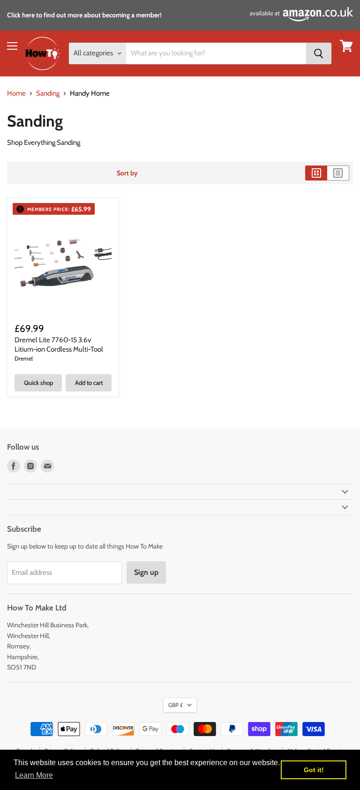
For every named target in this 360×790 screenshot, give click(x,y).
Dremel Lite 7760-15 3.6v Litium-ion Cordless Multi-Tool (59, 345)
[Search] (318, 53)
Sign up (146, 572)
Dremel (24, 358)
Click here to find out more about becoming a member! (84, 15)
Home (16, 94)
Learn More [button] (34, 775)
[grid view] (316, 173)
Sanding (48, 94)
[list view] (338, 173)
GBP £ (175, 704)
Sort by (127, 173)
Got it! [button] (314, 770)
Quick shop (38, 382)
